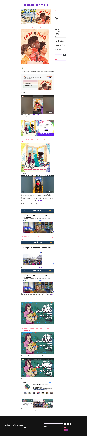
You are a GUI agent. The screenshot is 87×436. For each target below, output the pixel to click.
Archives (56, 36)
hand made (61, 45)
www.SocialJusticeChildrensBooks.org (30, 200)
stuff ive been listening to (57, 50)
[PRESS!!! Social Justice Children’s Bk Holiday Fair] (37, 220)
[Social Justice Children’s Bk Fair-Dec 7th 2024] (37, 127)
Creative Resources (58, 27)
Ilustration (56, 18)
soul (63, 49)
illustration (58, 46)
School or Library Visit (58, 29)
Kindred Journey (57, 33)
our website (47, 410)
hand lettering (58, 45)
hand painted (63, 45)
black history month (62, 41)
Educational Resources (58, 28)
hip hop (56, 46)
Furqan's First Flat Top (63, 44)
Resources (56, 25)
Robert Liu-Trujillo (56, 49)
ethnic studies (56, 44)
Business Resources (58, 26)
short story (62, 49)
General (56, 17)
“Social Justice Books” (44, 296)
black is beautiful (57, 42)
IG (24, 408)
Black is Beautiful (58, 31)
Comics (56, 19)
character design (61, 42)
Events (56, 16)
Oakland (59, 48)
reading (64, 48)
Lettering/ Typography (58, 20)
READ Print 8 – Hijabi (27, 425)
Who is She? (57, 34)
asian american (62, 40)
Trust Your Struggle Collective (62, 50)
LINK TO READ (40, 267)
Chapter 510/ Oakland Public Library (35, 114)
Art (55, 12)
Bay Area (56, 41)
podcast (63, 48)
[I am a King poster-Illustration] (36, 16)
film (58, 44)
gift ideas (56, 45)
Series (56, 30)
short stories (60, 49)
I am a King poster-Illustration (32, 28)
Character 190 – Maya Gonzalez (31, 427)
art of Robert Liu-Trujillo (58, 40)
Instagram (42, 200)
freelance (60, 44)
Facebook (39, 200)
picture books (61, 48)
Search (64, 54)
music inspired (56, 48)
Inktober (57, 32)
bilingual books (58, 41)
